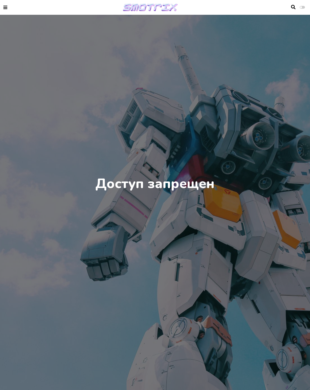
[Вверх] (298, 379)
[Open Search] (293, 7)
